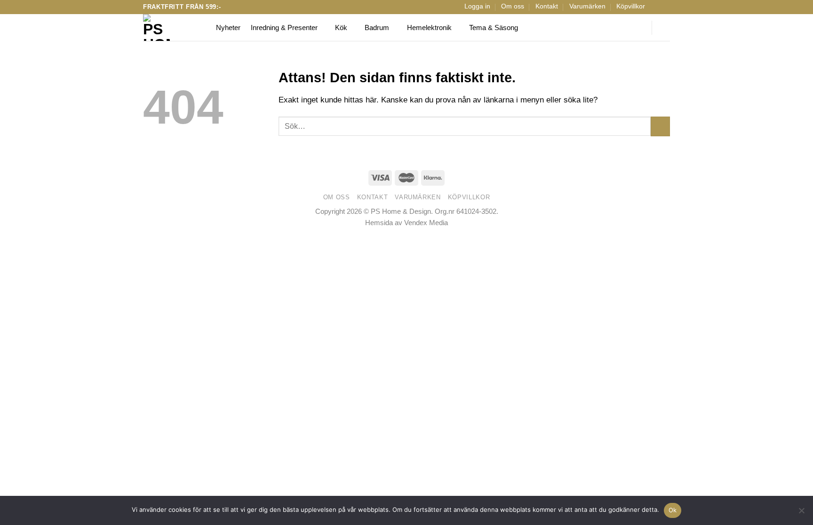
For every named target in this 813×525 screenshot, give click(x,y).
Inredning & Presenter (284, 27)
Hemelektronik (429, 27)
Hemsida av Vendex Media (406, 223)
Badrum (377, 27)
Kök (341, 27)
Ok (673, 510)
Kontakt (546, 6)
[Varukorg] (665, 27)
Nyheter (228, 27)
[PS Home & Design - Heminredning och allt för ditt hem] (172, 27)
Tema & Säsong (493, 27)
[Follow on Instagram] (665, 6)
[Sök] (638, 28)
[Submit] (660, 126)
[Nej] (801, 513)
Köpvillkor (630, 6)
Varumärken (587, 6)
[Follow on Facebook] (656, 6)
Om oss (512, 6)
